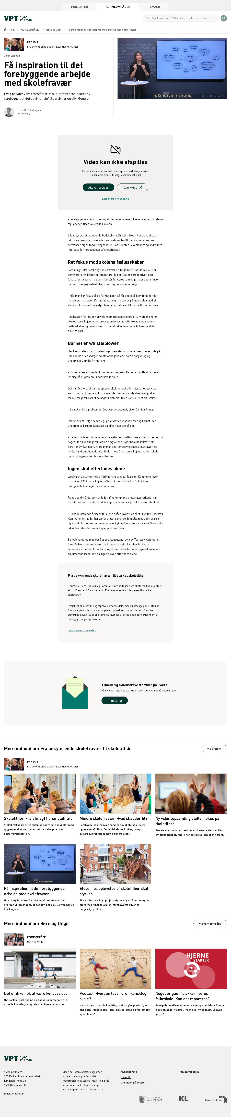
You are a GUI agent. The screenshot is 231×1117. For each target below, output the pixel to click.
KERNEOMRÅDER (30, 29)
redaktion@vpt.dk (14, 1093)
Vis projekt (214, 748)
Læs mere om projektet (82, 630)
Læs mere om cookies (115, 198)
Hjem (12, 29)
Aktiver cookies (98, 187)
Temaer (154, 6)
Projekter (79, 6)
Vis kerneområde (210, 923)
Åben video (130, 187)
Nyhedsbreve (129, 1071)
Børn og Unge (54, 29)
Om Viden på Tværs (133, 1082)
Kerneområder (118, 6)
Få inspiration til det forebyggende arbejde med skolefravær (102, 29)
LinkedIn (126, 1077)
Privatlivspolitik (189, 1071)
